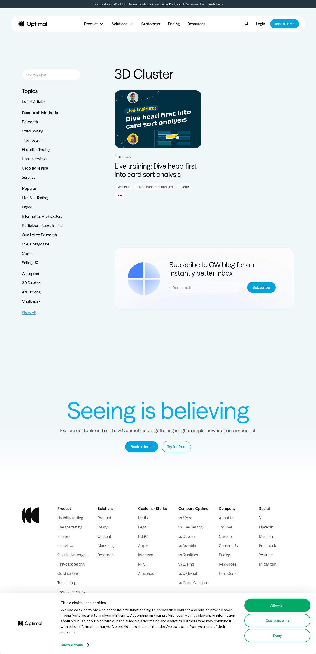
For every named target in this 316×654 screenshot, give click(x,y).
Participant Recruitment (42, 225)
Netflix (143, 518)
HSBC (143, 536)
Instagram (267, 564)
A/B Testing (31, 292)
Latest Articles (33, 101)
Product (104, 518)
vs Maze (185, 518)
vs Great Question (193, 582)
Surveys (28, 177)
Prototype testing (71, 592)
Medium (266, 536)
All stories (146, 573)
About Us (226, 518)
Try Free (225, 527)
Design (103, 527)
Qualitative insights (72, 555)
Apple (143, 545)
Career (28, 253)
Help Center (229, 573)
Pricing (174, 24)
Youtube (266, 555)
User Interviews (34, 159)
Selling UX (30, 262)
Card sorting (67, 573)
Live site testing (69, 527)
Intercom (145, 555)
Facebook (267, 545)
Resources (196, 24)
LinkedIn (266, 527)
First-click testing (71, 564)
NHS (141, 564)
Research (30, 121)
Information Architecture (42, 216)
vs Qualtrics (188, 555)
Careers (225, 536)
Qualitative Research (39, 235)
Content (104, 536)
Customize (275, 620)
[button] (94, 23)
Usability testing (70, 518)
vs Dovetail (187, 536)
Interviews (65, 545)
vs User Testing (190, 527)
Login (260, 24)
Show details (72, 645)
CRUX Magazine (35, 244)
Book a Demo (284, 24)
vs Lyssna (186, 564)
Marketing (106, 545)
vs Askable (187, 545)
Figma (27, 207)
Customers (150, 24)
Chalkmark (31, 301)
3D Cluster (31, 282)
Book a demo (141, 446)
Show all (29, 313)
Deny (277, 635)
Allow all (277, 605)
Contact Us (228, 545)
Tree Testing (31, 140)
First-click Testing (36, 149)
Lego (142, 527)
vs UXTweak (188, 573)
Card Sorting (32, 131)
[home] (32, 24)
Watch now (216, 4)
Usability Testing (35, 168)
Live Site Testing (35, 197)
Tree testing (66, 582)
